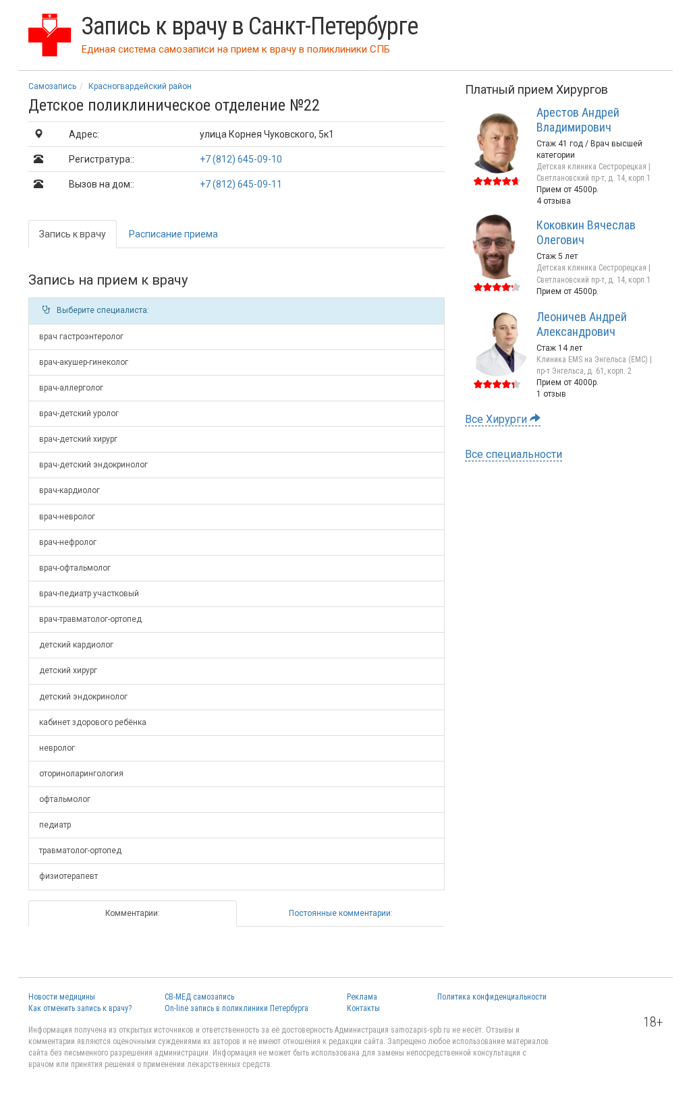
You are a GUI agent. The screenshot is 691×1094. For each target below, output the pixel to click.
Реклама (362, 997)
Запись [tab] (72, 234)
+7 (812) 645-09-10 (241, 159)
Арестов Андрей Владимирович (577, 119)
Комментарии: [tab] (132, 913)
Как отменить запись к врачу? (80, 1008)
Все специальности (513, 454)
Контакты (363, 1008)
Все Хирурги (497, 419)
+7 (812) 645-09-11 (241, 184)
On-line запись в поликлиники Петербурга (236, 1008)
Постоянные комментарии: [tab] (341, 913)
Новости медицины (61, 997)
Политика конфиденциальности (492, 997)
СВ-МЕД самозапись (199, 997)
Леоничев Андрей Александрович (581, 324)
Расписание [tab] (173, 234)
